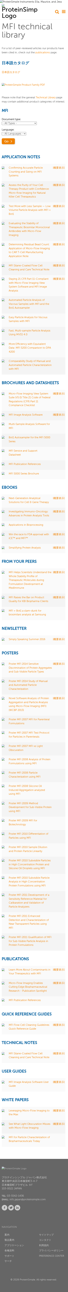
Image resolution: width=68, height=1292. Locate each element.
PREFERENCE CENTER (51, 1256)
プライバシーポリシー (51, 1250)
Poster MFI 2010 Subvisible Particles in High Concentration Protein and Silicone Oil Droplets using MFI (30, 864)
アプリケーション (14, 1245)
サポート (9, 1256)
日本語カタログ (11, 72)
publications (42, 52)
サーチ (8, 1261)
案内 (7, 1235)
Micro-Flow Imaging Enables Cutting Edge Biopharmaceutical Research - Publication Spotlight (28, 987)
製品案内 (9, 1240)
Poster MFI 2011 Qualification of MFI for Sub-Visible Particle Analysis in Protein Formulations (30, 941)
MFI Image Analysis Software (26, 415)
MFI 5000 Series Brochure (24, 473)
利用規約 (44, 1245)
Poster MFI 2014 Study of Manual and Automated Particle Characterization (28, 685)
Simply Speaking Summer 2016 (27, 639)
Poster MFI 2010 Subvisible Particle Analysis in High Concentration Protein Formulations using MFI (29, 882)
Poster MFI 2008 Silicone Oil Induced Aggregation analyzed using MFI (27, 790)
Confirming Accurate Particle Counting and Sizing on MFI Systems (26, 172)
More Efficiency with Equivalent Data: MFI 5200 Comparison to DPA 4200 (30, 348)
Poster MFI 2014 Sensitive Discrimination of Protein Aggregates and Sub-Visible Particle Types (30, 668)
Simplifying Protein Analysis (25, 547)
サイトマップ (46, 1235)
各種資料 (9, 1250)
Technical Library (46, 97)
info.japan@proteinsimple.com (28, 1199)
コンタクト (45, 1240)
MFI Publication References (25, 464)
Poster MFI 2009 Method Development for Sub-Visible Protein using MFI (30, 807)
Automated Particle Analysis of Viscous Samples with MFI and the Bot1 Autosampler (29, 304)
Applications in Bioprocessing (26, 525)
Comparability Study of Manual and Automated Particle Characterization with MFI (30, 365)
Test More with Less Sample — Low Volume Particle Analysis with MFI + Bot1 (30, 210)
